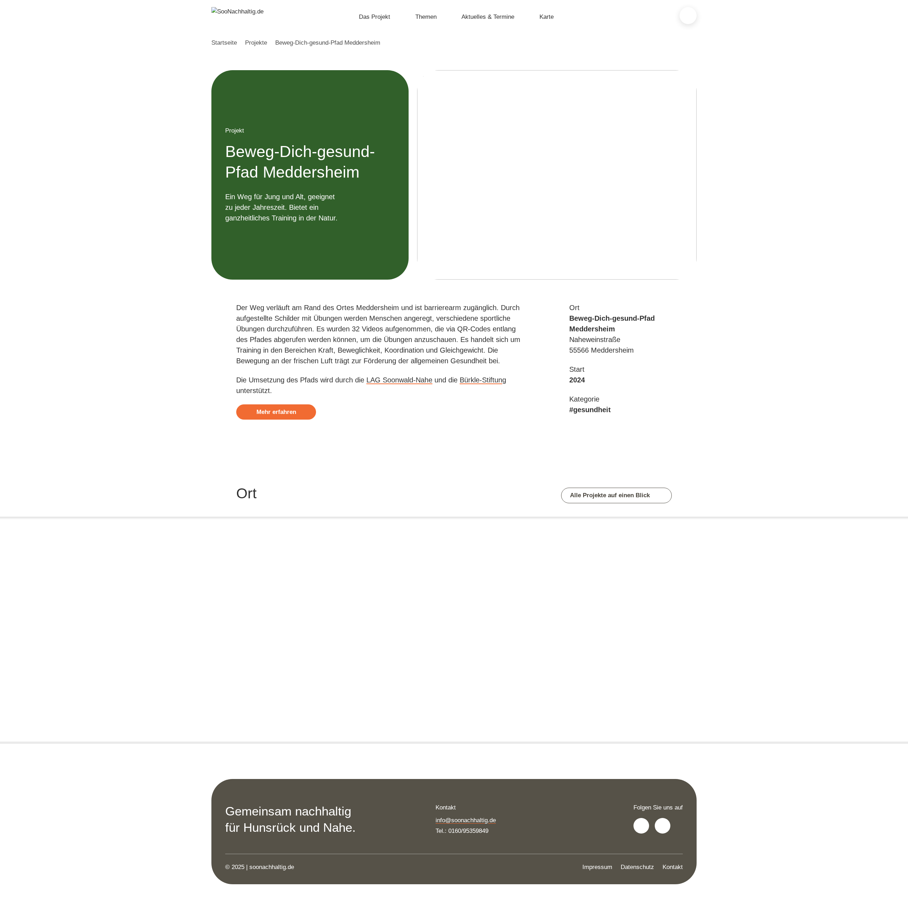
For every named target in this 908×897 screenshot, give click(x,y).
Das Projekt (374, 16)
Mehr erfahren (276, 412)
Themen (426, 16)
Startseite (224, 42)
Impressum (597, 867)
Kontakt (673, 867)
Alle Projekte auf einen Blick (611, 495)
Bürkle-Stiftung (483, 380)
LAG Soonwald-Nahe (399, 380)
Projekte (256, 42)
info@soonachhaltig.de (466, 820)
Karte (546, 16)
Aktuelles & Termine (487, 16)
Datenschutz (637, 867)
